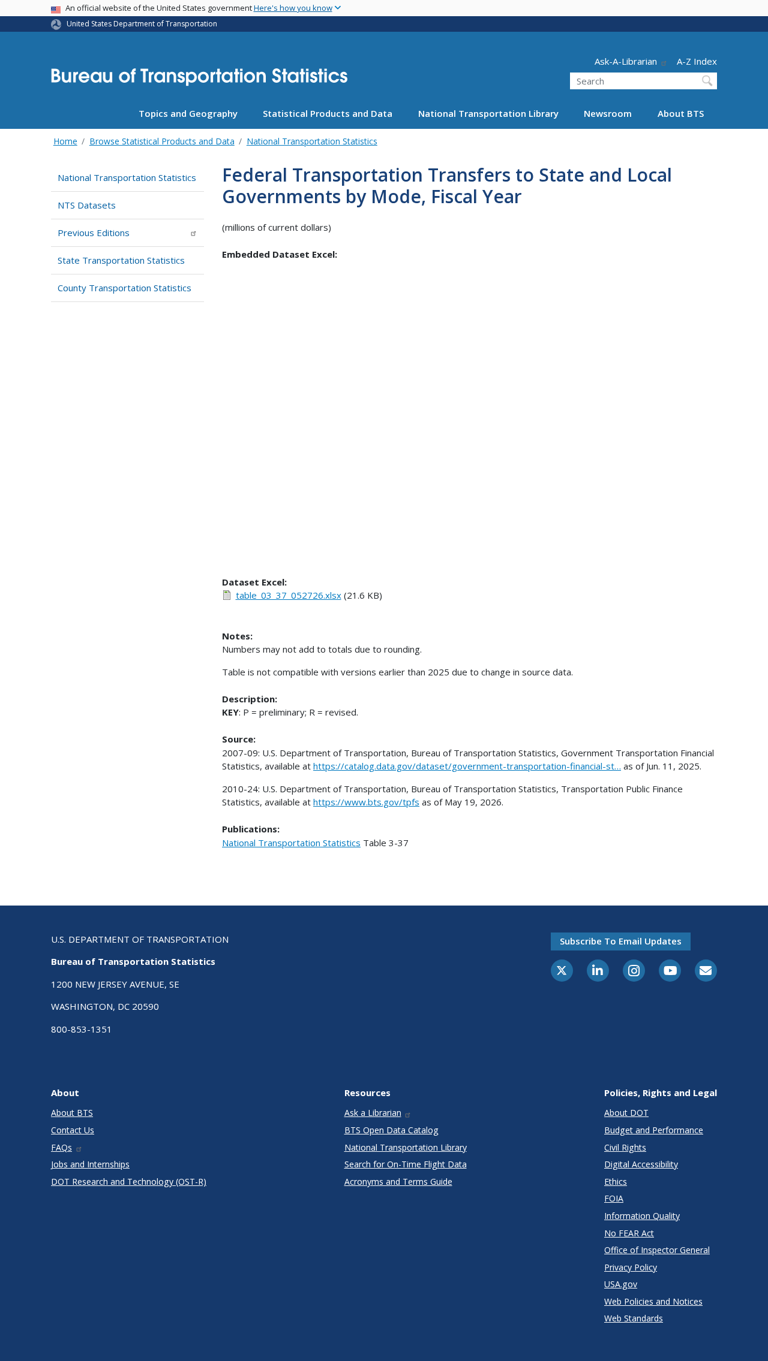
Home (65, 141)
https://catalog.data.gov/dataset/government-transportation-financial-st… (467, 766)
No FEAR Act (629, 1233)
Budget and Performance (653, 1130)
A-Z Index (697, 61)
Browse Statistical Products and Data (162, 141)
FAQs (61, 1147)
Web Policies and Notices (653, 1301)
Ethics (615, 1181)
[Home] (199, 80)
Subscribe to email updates (621, 941)
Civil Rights (625, 1147)
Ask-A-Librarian (626, 61)
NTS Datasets (87, 205)
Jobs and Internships (90, 1164)
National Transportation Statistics (312, 141)
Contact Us (72, 1130)
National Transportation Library (488, 113)
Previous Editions (94, 233)
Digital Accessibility (641, 1164)
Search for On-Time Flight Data (405, 1164)
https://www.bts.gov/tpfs (366, 802)
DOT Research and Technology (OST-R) (128, 1181)
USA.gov (620, 1284)
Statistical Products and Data (327, 113)
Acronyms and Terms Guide (398, 1181)
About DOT (626, 1112)
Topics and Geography (188, 113)
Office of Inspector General (657, 1250)
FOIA (613, 1198)
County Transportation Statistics (124, 288)
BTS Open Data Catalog (391, 1130)
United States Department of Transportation (142, 24)
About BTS (681, 113)
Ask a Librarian (372, 1112)
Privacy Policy (630, 1267)
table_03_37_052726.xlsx (288, 595)
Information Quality (642, 1215)
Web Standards (633, 1318)
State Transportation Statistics (121, 260)
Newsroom (608, 113)
